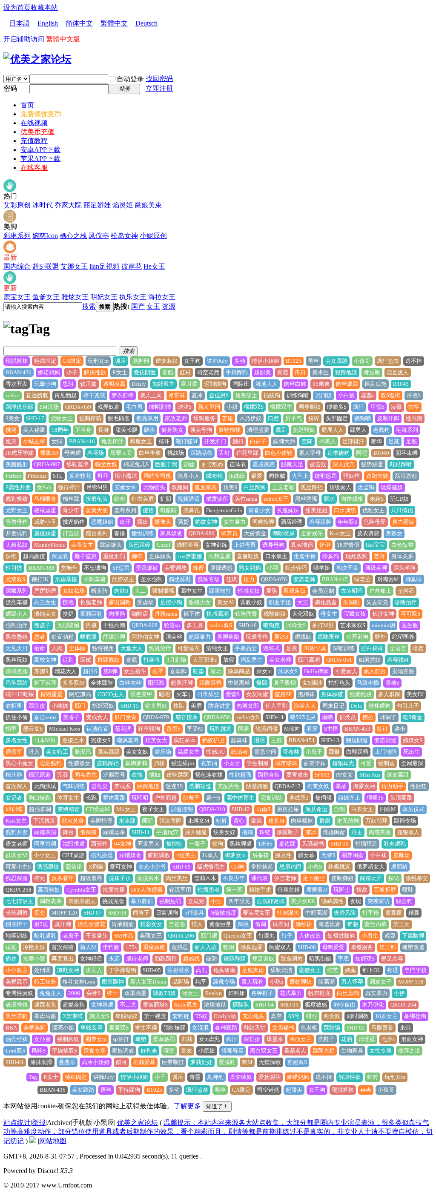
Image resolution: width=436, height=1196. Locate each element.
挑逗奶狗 (74, 522)
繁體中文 (114, 23)
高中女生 (192, 591)
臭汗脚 (62, 924)
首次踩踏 (63, 947)
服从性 (283, 855)
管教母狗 (17, 522)
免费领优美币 (40, 114)
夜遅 (392, 970)
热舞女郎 (248, 706)
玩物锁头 (154, 487)
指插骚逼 (366, 843)
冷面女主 (301, 1039)
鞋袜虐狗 (379, 706)
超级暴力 (200, 637)
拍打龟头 (339, 683)
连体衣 (237, 464)
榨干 (112, 993)
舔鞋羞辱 (77, 464)
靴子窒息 (86, 556)
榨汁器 (14, 775)
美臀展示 (17, 981)
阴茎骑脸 (257, 786)
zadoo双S (220, 625)
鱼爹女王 (46, 297)
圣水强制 (152, 579)
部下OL (371, 970)
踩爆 (334, 752)
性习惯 (14, 568)
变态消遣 (385, 740)
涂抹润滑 (41, 1062)
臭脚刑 (140, 361)
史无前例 (348, 820)
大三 (302, 602)
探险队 (240, 1004)
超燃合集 (74, 1004)
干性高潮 (114, 625)
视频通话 (189, 499)
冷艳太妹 (34, 947)
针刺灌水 (288, 912)
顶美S (230, 487)
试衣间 (280, 924)
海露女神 (364, 786)
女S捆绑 (312, 683)
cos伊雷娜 (190, 556)
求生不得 (146, 1027)
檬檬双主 (281, 407)
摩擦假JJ (316, 889)
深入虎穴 (344, 464)
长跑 (91, 797)
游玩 (215, 671)
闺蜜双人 (280, 947)
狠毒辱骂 (232, 1050)
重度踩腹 (154, 947)
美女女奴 (137, 752)
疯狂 (358, 407)
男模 (91, 625)
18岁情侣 (348, 545)
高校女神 (45, 660)
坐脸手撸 (305, 556)
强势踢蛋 (372, 464)
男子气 (293, 418)
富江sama (45, 717)
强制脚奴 (68, 1039)
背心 (238, 820)
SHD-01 (15, 1062)
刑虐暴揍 (66, 579)
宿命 (39, 648)
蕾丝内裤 (375, 924)
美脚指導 (101, 820)
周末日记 (333, 706)
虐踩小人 (17, 614)
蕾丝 (313, 361)
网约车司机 (157, 476)
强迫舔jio (182, 763)
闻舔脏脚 (114, 637)
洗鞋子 (326, 1039)
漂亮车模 (17, 602)
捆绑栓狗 (415, 1016)
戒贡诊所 (217, 499)
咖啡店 (140, 614)
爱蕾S (233, 694)
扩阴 (165, 499)
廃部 (147, 820)
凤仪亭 (99, 235)
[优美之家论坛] (37, 59)
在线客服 (34, 167)
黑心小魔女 (19, 763)
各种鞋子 (262, 993)
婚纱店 (303, 924)
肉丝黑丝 (177, 878)
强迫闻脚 (170, 820)
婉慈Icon (45, 235)
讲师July (217, 361)
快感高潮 (218, 614)
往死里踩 (247, 453)
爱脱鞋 (227, 1062)
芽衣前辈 (123, 395)
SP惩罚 (120, 568)
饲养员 (229, 533)
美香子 (71, 717)
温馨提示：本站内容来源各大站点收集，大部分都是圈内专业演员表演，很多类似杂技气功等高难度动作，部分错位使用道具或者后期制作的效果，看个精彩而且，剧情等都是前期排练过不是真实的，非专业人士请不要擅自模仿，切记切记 (218, 1131)
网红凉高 (80, 694)
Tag (33, 1077)
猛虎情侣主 (211, 866)
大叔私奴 (17, 545)
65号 (294, 1016)
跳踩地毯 (148, 786)
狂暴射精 (289, 889)
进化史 (99, 786)
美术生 (320, 372)
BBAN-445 (335, 579)
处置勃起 (63, 637)
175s (131, 947)
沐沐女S (288, 671)
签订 (382, 729)
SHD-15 (129, 706)
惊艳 (68, 602)
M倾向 (292, 729)
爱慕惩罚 (164, 1039)
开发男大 (149, 843)
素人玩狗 (252, 981)
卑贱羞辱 (91, 1027)
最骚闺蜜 (334, 832)
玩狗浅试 (45, 786)
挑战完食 (113, 901)
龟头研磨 (224, 970)
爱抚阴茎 (145, 372)
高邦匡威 (219, 556)
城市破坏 (286, 763)
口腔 (273, 418)
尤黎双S (15, 579)
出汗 (125, 522)
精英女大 (156, 740)
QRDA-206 (181, 935)
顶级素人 (340, 487)
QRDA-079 (156, 717)
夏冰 (197, 395)
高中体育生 (240, 797)
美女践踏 (336, 361)
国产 (138, 306)
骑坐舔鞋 (180, 579)
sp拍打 (121, 1039)
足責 (291, 648)
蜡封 (311, 1016)
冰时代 (42, 205)
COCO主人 (111, 694)
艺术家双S (352, 625)
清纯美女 (45, 614)
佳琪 (231, 579)
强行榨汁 (69, 487)
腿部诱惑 (221, 568)
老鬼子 (71, 935)
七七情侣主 (19, 901)
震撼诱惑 (263, 464)
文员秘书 (283, 1027)
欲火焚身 (73, 820)
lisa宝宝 (375, 545)
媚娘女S (412, 740)
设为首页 (17, 7)
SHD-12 (241, 809)
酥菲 (103, 476)
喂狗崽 (271, 625)
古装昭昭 (352, 591)
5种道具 (194, 912)
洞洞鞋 (351, 602)
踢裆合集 (269, 775)
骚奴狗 (351, 476)
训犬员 (347, 717)
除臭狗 (330, 556)
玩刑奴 (323, 395)
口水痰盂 (276, 556)
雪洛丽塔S (155, 1004)
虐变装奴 (166, 361)
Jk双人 (210, 855)
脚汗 (231, 1039)
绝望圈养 (403, 637)
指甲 (11, 729)
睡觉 (11, 947)
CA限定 (72, 361)
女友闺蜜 (257, 694)
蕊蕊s (367, 395)
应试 (85, 660)
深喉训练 (344, 648)
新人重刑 (209, 407)
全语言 (398, 648)
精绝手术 (260, 889)
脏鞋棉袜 (229, 430)
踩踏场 (332, 1027)
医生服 (410, 625)
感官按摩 (186, 717)
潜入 (34, 752)
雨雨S (263, 809)
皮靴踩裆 (108, 763)
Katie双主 (186, 1004)
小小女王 (45, 855)
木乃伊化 (373, 1004)
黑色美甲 (141, 694)
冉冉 (300, 372)
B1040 (381, 453)
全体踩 (77, 648)
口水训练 (345, 510)
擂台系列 (97, 533)
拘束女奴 (318, 786)
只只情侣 (402, 510)
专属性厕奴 (19, 993)
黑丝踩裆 (312, 487)
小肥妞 (206, 1050)
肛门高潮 (309, 660)
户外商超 (166, 797)
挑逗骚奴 (304, 430)
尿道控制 (182, 809)
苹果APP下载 (40, 158)
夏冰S (281, 637)
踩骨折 (252, 1039)
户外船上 (380, 591)
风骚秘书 (313, 843)
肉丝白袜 (295, 384)
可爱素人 (346, 671)
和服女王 (141, 441)
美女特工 (57, 752)
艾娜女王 (74, 266)
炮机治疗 (160, 648)
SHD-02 (356, 1027)
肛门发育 (126, 717)
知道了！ (217, 1106)
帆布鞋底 (319, 993)
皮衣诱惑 (368, 533)
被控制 (174, 843)
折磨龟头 (97, 499)
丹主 (356, 832)
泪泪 (259, 740)
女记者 (14, 797)
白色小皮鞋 (279, 453)
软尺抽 (88, 384)
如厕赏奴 (370, 660)
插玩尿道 (40, 775)
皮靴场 (401, 855)
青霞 (282, 372)
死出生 (411, 752)
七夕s (388, 1039)
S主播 (331, 729)
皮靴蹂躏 (177, 775)
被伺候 (323, 797)
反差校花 (80, 476)
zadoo (13, 395)
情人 (197, 924)
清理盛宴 (258, 430)
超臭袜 (239, 740)
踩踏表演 (45, 832)
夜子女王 (153, 809)
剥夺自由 (344, 1004)
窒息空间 (265, 752)
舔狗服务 (204, 418)
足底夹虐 (253, 970)
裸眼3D (49, 453)
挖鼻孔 (191, 510)
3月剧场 (176, 660)
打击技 (71, 533)
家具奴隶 (171, 533)
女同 (57, 441)
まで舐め (212, 464)
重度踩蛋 (45, 533)
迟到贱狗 (215, 384)
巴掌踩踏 (17, 683)
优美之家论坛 (137, 1122)
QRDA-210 (212, 809)
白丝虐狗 (348, 993)
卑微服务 (362, 947)
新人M (88, 947)
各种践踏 (226, 1027)
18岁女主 (386, 1016)
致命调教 (292, 958)
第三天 (401, 924)
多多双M (73, 683)
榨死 (39, 878)
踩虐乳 (60, 556)
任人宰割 (276, 706)
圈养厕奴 (309, 407)
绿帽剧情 (160, 407)
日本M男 (45, 740)
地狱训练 (17, 935)
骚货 (183, 522)
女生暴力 (235, 522)
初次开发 (347, 568)
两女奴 (332, 1016)
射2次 (41, 924)
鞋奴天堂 (255, 1027)
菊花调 (123, 729)
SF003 (322, 775)
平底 (343, 958)
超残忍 (180, 947)
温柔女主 (189, 752)
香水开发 (17, 384)
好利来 (149, 1050)
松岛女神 (124, 235)
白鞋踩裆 (357, 752)
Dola (356, 706)
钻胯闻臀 (246, 614)
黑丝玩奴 (17, 660)
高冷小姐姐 (95, 1062)
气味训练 (74, 786)
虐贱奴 (303, 637)
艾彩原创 (17, 205)
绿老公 (362, 579)
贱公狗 (404, 901)
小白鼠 (346, 395)
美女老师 (280, 660)
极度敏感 (316, 1004)
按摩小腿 (34, 958)
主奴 (276, 740)
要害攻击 (297, 775)
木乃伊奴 (250, 418)
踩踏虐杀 (114, 832)
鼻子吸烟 (285, 683)
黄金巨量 (220, 924)
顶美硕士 (246, 395)
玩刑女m (98, 361)
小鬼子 (314, 752)
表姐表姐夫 (82, 901)
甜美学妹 (315, 763)
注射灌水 (178, 970)
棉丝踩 (71, 499)
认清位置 (97, 729)
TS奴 (201, 1016)
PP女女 (344, 775)
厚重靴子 (288, 832)
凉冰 (310, 832)
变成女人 (97, 717)
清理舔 (367, 1039)
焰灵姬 (122, 205)
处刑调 (42, 970)
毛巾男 (134, 407)
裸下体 (192, 614)
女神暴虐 (102, 1004)
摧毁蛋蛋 (51, 694)
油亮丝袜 (17, 1039)
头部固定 (337, 418)
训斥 (120, 361)
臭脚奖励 (228, 637)
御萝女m (235, 855)
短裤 (221, 820)
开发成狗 (17, 533)
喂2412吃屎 (20, 694)
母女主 (329, 614)
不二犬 (128, 1004)
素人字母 (310, 453)
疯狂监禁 (388, 361)
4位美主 (186, 855)
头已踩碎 (139, 545)
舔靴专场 (224, 981)
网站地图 (52, 1140)
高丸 (201, 970)
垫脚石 (406, 591)
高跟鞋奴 (49, 889)
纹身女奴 (224, 832)
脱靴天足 (292, 464)
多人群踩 (389, 694)
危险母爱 (375, 522)
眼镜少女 (200, 602)
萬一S (213, 797)
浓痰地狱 (215, 1004)
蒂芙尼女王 (256, 912)
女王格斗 (135, 671)
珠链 (264, 832)
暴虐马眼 (45, 1016)
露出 (142, 522)
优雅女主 (373, 510)
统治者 (239, 752)
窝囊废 (393, 912)
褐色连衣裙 (209, 775)
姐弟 (11, 441)
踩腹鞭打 (220, 591)
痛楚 (11, 958)
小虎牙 (232, 763)
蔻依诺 (74, 866)
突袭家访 (378, 901)
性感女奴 (249, 591)
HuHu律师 (316, 671)
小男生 (369, 935)
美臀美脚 (34, 1027)
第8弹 (110, 671)
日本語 (19, 23)
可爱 (366, 763)
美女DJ (415, 694)
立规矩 (196, 901)
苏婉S (41, 671)
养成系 (122, 786)
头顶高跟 (401, 797)
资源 (168, 306)
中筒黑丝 (239, 683)
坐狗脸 (111, 947)
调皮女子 (381, 981)
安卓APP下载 (40, 149)
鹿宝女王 (17, 297)
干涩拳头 (97, 935)
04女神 (122, 843)
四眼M (388, 809)
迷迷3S (174, 786)
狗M (247, 1062)
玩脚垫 (341, 889)
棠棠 (256, 820)
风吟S (39, 1050)
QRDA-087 (47, 464)
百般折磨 (385, 889)
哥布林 (291, 752)
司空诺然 (208, 372)
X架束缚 (73, 1016)
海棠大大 (305, 706)
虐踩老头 (45, 1004)
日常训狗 (167, 912)
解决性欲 (95, 372)
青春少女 (259, 510)
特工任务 (45, 981)
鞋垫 (198, 671)
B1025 (293, 361)
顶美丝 (174, 637)
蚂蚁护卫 (213, 740)
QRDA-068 (145, 625)
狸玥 (228, 947)
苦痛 (227, 418)
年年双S (347, 522)
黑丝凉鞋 (17, 1016)
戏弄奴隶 (109, 407)
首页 (27, 105)
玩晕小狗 (45, 384)
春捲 (119, 533)
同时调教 (358, 1016)
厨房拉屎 (288, 809)
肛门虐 (209, 935)
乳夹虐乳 (395, 843)
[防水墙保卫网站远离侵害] (32, 1140)
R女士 (119, 372)
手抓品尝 (246, 648)
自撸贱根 (352, 499)
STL (58, 476)
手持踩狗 (237, 372)
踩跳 (243, 924)
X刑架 (96, 866)
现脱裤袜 (17, 361)
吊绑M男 (97, 487)
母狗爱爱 (333, 947)
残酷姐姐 (275, 614)
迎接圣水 (73, 740)
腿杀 (149, 430)
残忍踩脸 (17, 878)
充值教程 (34, 140)
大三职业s (204, 660)
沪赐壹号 (114, 775)
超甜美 (262, 372)
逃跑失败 (377, 476)
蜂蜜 (198, 568)
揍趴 (178, 706)
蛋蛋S (173, 729)
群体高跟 (114, 797)
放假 (228, 660)
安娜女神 (126, 487)
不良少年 (234, 878)
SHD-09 (181, 866)
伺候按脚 (263, 522)
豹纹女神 (206, 522)
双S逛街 (390, 395)
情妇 (154, 775)
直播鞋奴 (248, 556)
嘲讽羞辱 (128, 740)
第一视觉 (155, 1016)
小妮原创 (153, 235)
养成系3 (299, 797)
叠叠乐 (67, 1062)
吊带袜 (177, 395)
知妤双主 (163, 384)
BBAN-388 (41, 568)
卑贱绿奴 (126, 1016)
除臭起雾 (252, 947)
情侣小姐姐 (265, 361)
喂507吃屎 (303, 717)
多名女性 (17, 740)
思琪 (68, 384)
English (47, 23)
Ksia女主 (16, 820)
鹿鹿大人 (332, 430)
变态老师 (304, 579)
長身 (103, 430)
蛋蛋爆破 (147, 568)
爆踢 (261, 683)
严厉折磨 (45, 591)
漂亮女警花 (91, 924)
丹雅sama (166, 614)
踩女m (264, 671)
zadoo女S (247, 717)
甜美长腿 (126, 430)
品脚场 (180, 981)
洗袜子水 (120, 878)
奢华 (376, 441)
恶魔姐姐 (102, 522)
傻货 (148, 510)
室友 (186, 1050)
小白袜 (378, 855)
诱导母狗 (273, 545)
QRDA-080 (202, 533)
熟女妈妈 (250, 568)
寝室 (169, 1050)
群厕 (324, 820)
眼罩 (158, 671)
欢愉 (137, 775)
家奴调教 (123, 1050)
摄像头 (163, 522)
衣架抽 (209, 763)
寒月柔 (189, 384)
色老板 (309, 1027)
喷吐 (407, 889)
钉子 (287, 935)
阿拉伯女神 (145, 637)
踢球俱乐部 (19, 407)
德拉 (367, 717)
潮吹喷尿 (283, 533)
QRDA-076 (274, 579)
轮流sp (172, 625)
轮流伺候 (266, 729)
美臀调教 (175, 568)
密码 (10, 88)
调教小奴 (251, 602)
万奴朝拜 (376, 820)
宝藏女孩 (355, 614)
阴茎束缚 (407, 453)
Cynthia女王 (81, 889)
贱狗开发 (17, 832)
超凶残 (191, 958)
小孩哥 (362, 361)
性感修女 (79, 763)
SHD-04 (264, 1004)
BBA (11, 1027)
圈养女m (96, 1039)
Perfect (13, 476)
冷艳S (414, 395)
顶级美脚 (376, 568)
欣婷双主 (123, 579)
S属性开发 (18, 487)
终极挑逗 (339, 866)
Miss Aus (369, 775)
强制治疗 (17, 625)
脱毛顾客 (119, 418)
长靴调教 (17, 912)
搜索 (89, 306)
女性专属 (381, 1050)
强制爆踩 (175, 1027)
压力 (249, 579)
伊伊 (324, 545)
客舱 (167, 372)
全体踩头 (160, 556)
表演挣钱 (17, 1004)
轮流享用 (180, 889)
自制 (339, 809)
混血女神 (412, 1039)
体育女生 (68, 797)
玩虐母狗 (257, 637)
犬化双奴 (303, 614)
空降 (307, 441)
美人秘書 (34, 430)
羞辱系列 (125, 510)
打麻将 (151, 660)
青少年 (71, 510)
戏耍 (390, 935)
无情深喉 (270, 1062)
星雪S (377, 407)
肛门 (80, 706)
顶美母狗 (201, 430)
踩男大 (358, 430)
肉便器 (117, 614)
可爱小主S (18, 866)
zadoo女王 (276, 499)
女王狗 (192, 361)
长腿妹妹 (288, 510)
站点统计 (17, 1122)
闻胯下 (141, 912)
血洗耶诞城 (270, 901)
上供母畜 (245, 545)
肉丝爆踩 (347, 384)
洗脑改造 (200, 786)
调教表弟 (51, 901)
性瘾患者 (209, 889)
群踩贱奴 (109, 660)
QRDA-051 (339, 660)
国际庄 (240, 384)
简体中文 (79, 23)
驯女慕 (306, 855)
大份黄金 (255, 533)
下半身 (83, 430)
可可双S (410, 614)
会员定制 (323, 591)
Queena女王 (238, 935)
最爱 (256, 476)
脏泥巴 (83, 752)
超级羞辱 (91, 878)
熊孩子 (42, 625)
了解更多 (187, 1106)
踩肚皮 (37, 706)
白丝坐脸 (150, 453)
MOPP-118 (411, 981)
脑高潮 (326, 981)
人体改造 (310, 935)
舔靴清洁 (281, 970)
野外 (380, 637)
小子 (71, 372)
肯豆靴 (372, 372)
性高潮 (414, 418)
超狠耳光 (343, 763)
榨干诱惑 (94, 395)
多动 (239, 361)
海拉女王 (161, 297)
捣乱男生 (252, 660)
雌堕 (140, 1039)
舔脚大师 (284, 441)
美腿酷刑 (17, 464)
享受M (195, 729)
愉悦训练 (143, 533)
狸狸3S (375, 797)
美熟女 (394, 533)
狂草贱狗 (149, 729)
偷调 (260, 924)
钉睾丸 (266, 935)
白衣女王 (362, 809)
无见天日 (17, 648)
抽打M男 (323, 625)
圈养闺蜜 (352, 855)
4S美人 (327, 441)
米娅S (377, 499)
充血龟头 (253, 1016)
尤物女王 (62, 418)
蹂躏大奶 (324, 1050)
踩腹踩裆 (210, 683)
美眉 (196, 706)
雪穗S (392, 683)
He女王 (154, 266)
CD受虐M (98, 809)
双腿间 (180, 487)
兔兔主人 (51, 993)
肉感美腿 (380, 832)
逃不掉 (413, 361)
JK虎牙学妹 (20, 453)
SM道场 (49, 407)
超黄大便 (97, 510)
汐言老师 (285, 878)
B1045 (401, 384)
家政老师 (176, 418)
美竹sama (246, 499)
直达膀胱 (37, 395)
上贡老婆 (283, 487)
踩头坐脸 (404, 568)
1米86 (265, 843)
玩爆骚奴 (392, 487)
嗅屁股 (88, 637)
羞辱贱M (398, 660)
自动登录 (130, 79)
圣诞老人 (295, 1050)
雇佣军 (14, 752)
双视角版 (295, 591)
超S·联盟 (45, 266)
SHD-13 (330, 740)
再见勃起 (65, 395)
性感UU (215, 752)
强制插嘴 (163, 591)
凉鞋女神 (68, 970)
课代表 (259, 878)
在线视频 (34, 122)
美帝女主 (82, 545)
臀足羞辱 (392, 958)
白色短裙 (402, 545)
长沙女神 (383, 614)
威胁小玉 (45, 522)
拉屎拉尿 (114, 889)
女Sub (44, 487)
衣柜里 (14, 706)
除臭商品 (239, 671)
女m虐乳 (209, 1039)
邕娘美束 (148, 205)
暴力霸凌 (403, 522)
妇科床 (236, 993)
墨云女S (33, 729)
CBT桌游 (73, 855)
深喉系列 (17, 591)
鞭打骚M (187, 441)
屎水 (329, 499)
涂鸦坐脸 (17, 671)
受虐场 (145, 602)
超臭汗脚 (182, 683)
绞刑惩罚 (326, 476)
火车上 (300, 476)
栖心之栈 (73, 235)
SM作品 (123, 935)
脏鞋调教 (159, 855)
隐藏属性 (332, 901)
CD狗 (237, 866)
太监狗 (366, 487)
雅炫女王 (75, 297)
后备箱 (260, 855)
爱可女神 (121, 866)
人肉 (57, 648)
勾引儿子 (408, 706)
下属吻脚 (413, 935)
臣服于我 (166, 464)
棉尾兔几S (136, 464)
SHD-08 (117, 912)
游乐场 (163, 752)
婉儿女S (99, 1016)
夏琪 (271, 591)
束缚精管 (68, 809)
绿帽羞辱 (188, 545)
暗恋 (418, 648)
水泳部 (127, 820)
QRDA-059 (78, 407)
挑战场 (175, 453)
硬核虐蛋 (45, 510)
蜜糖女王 (310, 970)
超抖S (90, 671)
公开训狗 (357, 637)
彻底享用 (147, 418)
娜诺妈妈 (49, 372)
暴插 (341, 786)
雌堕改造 (413, 947)
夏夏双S (119, 1027)
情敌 (361, 889)
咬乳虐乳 (45, 935)
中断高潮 (316, 912)
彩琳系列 (17, 235)
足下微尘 (314, 878)
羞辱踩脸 (320, 522)
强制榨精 (90, 418)
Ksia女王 (340, 533)
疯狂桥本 (185, 740)
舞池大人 (266, 384)
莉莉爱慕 (144, 1062)
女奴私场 (74, 591)
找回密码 (159, 78)
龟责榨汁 (112, 441)
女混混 (200, 1027)
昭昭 (164, 694)
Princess (37, 476)
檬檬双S (254, 407)
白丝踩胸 (255, 487)
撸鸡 (247, 832)
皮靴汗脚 (388, 418)
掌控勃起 (262, 866)
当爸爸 (177, 924)
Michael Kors (64, 729)
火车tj (183, 694)
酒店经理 (292, 522)
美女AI (225, 602)
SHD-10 (339, 843)
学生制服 (258, 763)
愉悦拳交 (417, 878)
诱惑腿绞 (48, 866)
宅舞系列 (407, 430)
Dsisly (139, 384)
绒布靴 (214, 476)
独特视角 (103, 648)
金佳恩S (219, 395)
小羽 (272, 568)
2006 (74, 993)
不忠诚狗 (95, 568)
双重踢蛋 (135, 993)
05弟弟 (321, 384)
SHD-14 (274, 717)
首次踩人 (17, 786)
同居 (243, 729)
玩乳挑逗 (220, 729)
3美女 (13, 418)
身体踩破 (332, 694)
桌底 (131, 660)
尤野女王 (17, 510)
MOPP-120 (64, 912)
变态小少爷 (152, 866)
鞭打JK (40, 579)
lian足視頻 (104, 266)
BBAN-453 (357, 729)
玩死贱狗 (356, 556)
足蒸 (393, 441)
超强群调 (40, 809)
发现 (355, 901)
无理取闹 (68, 625)
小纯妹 (60, 706)
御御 (137, 556)
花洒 (346, 1039)
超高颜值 (34, 556)
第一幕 (234, 889)
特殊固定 (45, 361)
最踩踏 (88, 832)
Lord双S (15, 1050)
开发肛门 (215, 441)
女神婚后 (91, 958)
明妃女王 (104, 297)
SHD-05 (152, 970)
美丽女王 (151, 935)
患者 (39, 637)
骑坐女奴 (106, 464)
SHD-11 (141, 832)
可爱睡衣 (189, 648)
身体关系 (402, 556)
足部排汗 (353, 441)
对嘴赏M (388, 579)
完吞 (62, 775)
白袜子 (258, 441)
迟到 (68, 660)
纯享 (201, 981)
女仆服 (42, 1039)
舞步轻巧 (296, 568)
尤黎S (328, 855)
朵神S (93, 993)
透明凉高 (114, 384)
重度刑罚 (114, 556)
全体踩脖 (102, 683)
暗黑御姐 (320, 958)
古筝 (413, 407)
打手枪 (370, 912)
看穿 (312, 729)
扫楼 (159, 763)
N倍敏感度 (223, 912)
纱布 (119, 499)
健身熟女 (172, 430)
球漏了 (388, 717)
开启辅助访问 (23, 39)
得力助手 (393, 786)
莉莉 (186, 1039)
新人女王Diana (148, 981)
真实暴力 (376, 993)
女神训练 (216, 545)
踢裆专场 (405, 820)
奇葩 (352, 924)
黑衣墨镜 (17, 637)
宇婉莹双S (64, 1050)
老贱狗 (381, 430)
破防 (211, 958)
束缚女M (198, 820)
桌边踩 (287, 843)
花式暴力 (291, 993)
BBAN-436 (19, 372)
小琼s (276, 981)
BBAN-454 (302, 740)
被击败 (318, 464)
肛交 (39, 912)
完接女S (100, 740)
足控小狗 (171, 602)
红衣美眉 (143, 499)
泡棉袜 (306, 694)
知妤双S (365, 958)
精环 (163, 441)
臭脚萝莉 (136, 763)
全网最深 (412, 763)
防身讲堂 (219, 706)
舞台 (68, 832)
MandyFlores (49, 545)
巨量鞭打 (173, 1062)
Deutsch (146, 23)
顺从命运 (316, 809)
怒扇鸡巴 (290, 866)
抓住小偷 (17, 717)
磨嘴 (327, 717)
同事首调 (45, 843)
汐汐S (185, 407)
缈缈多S (337, 407)
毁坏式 (271, 648)
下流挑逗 (44, 820)
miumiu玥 (383, 625)
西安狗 (99, 843)
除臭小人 (189, 476)
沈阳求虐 (74, 843)
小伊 (399, 993)
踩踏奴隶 (130, 855)
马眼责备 (382, 1027)
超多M (276, 820)
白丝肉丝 (130, 683)
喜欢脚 (178, 671)
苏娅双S (297, 1062)
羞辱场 (95, 453)
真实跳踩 (109, 752)
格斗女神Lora (79, 981)
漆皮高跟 (398, 775)
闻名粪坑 (86, 775)
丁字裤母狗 (122, 970)
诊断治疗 (406, 602)
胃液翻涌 (123, 924)
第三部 (387, 947)
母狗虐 (72, 453)
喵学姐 (321, 568)
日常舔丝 (208, 694)
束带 (405, 1027)
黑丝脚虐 (240, 843)
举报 (39, 1122)
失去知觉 (377, 602)
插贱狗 (272, 395)
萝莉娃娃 (201, 1062)
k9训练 (14, 809)
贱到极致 (17, 499)
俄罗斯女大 (370, 866)
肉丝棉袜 (302, 820)
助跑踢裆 (166, 958)
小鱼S (315, 866)
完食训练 (272, 797)
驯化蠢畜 (326, 602)
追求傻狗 (338, 453)
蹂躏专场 (209, 579)
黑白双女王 (264, 1050)
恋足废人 (398, 372)
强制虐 (386, 763)
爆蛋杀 (275, 1039)
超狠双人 (408, 832)
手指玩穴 (167, 832)
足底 (411, 441)
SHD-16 (247, 625)
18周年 (60, 430)
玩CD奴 (399, 499)
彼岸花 (131, 266)
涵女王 (190, 993)
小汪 (216, 901)
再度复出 (63, 958)
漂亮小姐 (63, 1027)
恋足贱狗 (51, 763)
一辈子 (197, 843)
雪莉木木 (205, 878)
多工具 (194, 625)
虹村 (185, 372)
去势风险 (345, 912)
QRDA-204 (403, 1004)
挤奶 (68, 614)
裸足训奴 (263, 958)
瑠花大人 (65, 671)
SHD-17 (35, 418)
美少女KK (303, 901)
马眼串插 (368, 683)
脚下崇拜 (45, 683)
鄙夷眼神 (113, 981)
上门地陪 (386, 752)
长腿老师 (91, 602)
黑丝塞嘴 (306, 499)
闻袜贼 (277, 476)
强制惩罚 (170, 901)
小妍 (232, 407)
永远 (114, 958)
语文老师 (17, 843)
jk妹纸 (237, 476)
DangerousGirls (224, 510)
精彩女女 (151, 924)
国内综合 (17, 266)
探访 (393, 878)
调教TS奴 (164, 993)
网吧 (361, 453)
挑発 (11, 430)
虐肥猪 (399, 866)
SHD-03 (289, 1004)
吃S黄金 (412, 717)
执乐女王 (132, 297)
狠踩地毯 (346, 372)
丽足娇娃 (97, 205)
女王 (153, 306)
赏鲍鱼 (69, 568)
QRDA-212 (288, 786)
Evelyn (213, 993)
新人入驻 (206, 947)
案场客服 (403, 671)
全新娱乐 (312, 533)
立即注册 (159, 88)
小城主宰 (34, 441)
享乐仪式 (413, 809)
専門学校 (415, 970)
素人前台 (375, 671)
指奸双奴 (103, 706)
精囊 (413, 912)
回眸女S (296, 625)
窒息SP (283, 694)
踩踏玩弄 (371, 878)
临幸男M (156, 706)
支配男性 (229, 786)
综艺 (332, 970)
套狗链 (180, 1016)
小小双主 (17, 970)
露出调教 (120, 602)
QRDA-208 (19, 889)
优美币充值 (37, 131)
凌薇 (396, 407)
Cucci (163, 545)
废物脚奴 (301, 981)
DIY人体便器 (147, 889)
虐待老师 (137, 958)
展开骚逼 (196, 832)
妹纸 (11, 556)
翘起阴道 (357, 740)
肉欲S (121, 591)
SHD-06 (307, 947)
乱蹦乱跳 (361, 694)
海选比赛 (329, 924)
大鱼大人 (131, 648)
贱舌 (281, 430)
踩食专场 (94, 1050)
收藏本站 (44, 7)
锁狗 (217, 843)
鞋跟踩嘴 (401, 464)
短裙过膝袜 (341, 935)
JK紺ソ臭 (315, 648)
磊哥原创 (406, 476)
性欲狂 (418, 786)
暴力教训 (142, 901)
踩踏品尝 (201, 453)
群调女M (16, 855)
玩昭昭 (140, 797)
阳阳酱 (156, 683)
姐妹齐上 (349, 797)
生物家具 (352, 1050)
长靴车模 (94, 579)
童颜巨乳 (91, 614)
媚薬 (350, 970)
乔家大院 (68, 205)
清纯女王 (217, 648)
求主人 (94, 970)
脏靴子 (191, 797)
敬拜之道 (409, 1050)
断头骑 (99, 591)
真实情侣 (302, 545)
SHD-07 (92, 912)
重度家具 (206, 487)
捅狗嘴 (362, 418)
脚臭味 (413, 579)
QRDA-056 (217, 717)
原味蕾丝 (329, 637)
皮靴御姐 (342, 878)
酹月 (121, 1062)
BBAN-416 (82, 441)
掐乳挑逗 (102, 855)
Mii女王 (126, 809)
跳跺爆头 (111, 545)
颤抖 (238, 441)
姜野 (379, 556)
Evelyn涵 (225, 1016)
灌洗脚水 (148, 878)
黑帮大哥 (121, 453)
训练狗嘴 (298, 395)
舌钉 (224, 453)
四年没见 (239, 901)
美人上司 (151, 395)
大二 (140, 591)
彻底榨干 (17, 924)
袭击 (399, 729)
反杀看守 (63, 878)
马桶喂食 (45, 499)
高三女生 (45, 602)
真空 (276, 1016)
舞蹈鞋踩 (235, 958)
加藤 (189, 464)
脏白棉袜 (372, 648)
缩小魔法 (126, 476)
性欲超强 (240, 775)
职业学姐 (280, 602)
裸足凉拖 (375, 384)
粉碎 (313, 418)
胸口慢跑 (40, 797)
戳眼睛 (168, 510)
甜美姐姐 (316, 510)
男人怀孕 (352, 981)
